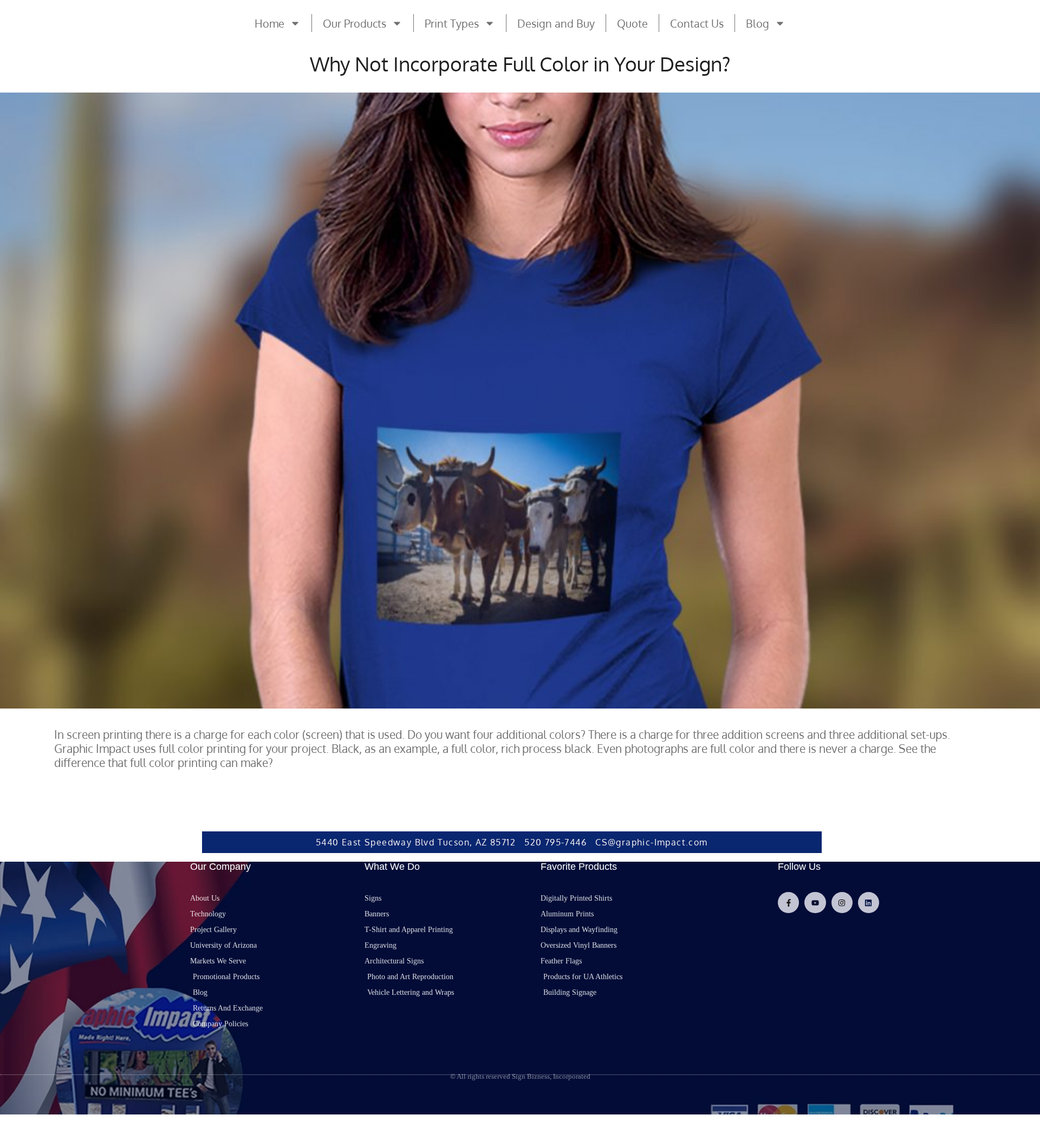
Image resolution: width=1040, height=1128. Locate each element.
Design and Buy (556, 23)
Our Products (354, 23)
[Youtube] (815, 902)
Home (269, 23)
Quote (632, 23)
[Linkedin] (868, 902)
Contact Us (697, 23)
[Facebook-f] (788, 902)
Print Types (452, 23)
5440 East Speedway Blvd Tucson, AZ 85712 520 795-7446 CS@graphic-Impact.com (512, 842)
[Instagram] (842, 902)
